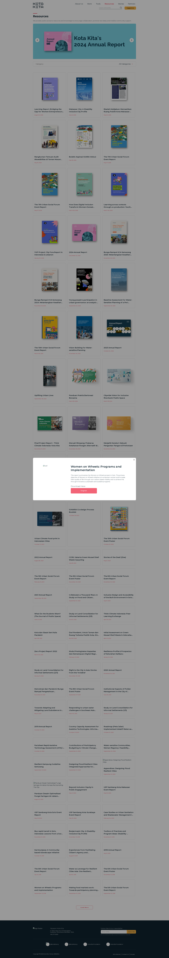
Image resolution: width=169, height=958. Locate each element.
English (84, 491)
